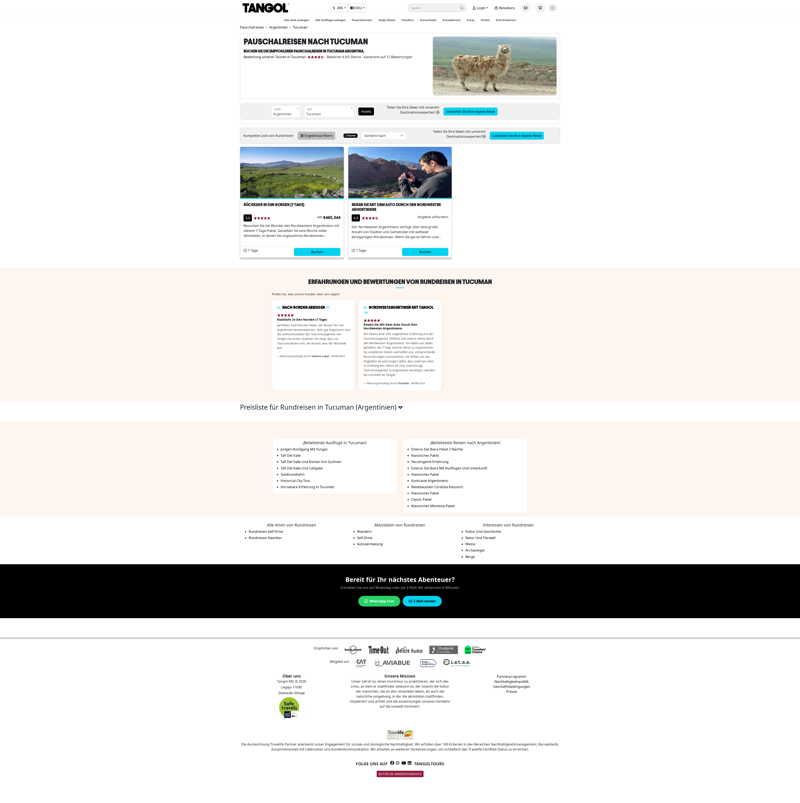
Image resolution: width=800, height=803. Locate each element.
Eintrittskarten (506, 20)
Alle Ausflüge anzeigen (330, 20)
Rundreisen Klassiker (265, 537)
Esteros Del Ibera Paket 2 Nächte (437, 449)
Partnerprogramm (511, 676)
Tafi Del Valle (291, 455)
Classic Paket (421, 499)
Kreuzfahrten (452, 20)
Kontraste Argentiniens (429, 480)
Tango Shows (386, 20)
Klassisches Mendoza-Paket (433, 506)
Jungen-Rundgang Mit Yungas (304, 449)
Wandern (364, 531)
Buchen (317, 252)
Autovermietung (370, 544)
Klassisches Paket (425, 455)
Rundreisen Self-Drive (266, 531)
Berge (470, 556)
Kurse (471, 20)
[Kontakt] (525, 8)
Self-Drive (364, 537)
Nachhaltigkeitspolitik (511, 681)
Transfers (407, 20)
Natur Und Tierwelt (480, 537)
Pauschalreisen (362, 20)
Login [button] (481, 8)
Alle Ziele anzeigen (296, 20)
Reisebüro (506, 8)
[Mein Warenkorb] (540, 8)
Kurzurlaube (428, 20)
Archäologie (474, 550)
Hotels (485, 20)
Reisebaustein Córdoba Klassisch (437, 487)
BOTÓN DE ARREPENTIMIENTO (400, 774)
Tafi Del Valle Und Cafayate (302, 468)
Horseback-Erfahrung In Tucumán (307, 487)
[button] (437, 8)
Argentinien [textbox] (282, 114)
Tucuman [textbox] (313, 114)
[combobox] (285, 111)
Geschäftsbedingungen (511, 686)
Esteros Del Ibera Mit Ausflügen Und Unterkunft (449, 468)
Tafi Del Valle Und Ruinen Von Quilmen (311, 461)
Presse (511, 691)
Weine (470, 544)
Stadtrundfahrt (293, 474)
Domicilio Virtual (292, 693)
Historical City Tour (295, 480)
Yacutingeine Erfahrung (430, 461)
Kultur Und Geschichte (483, 531)
